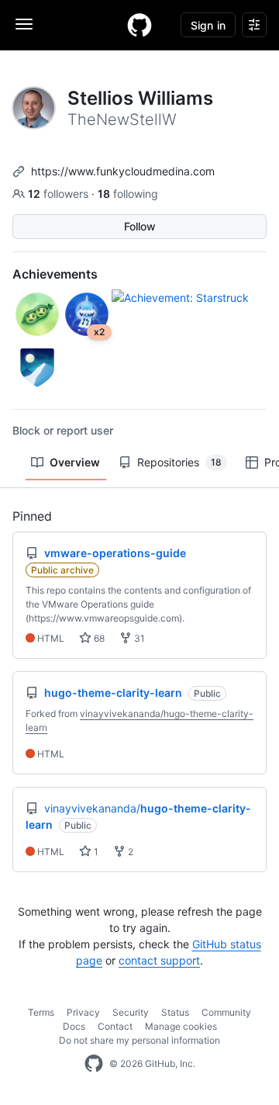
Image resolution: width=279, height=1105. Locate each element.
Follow (140, 226)
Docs (74, 1026)
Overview (75, 462)
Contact (115, 1026)
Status (175, 1012)
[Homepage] (139, 24)
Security (130, 1012)
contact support (159, 960)
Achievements (55, 274)
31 (138, 638)
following (128, 193)
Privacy (83, 1012)
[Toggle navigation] (24, 24)
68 (98, 638)
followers (59, 193)
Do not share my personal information (139, 1040)
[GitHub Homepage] (93, 1064)
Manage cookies (181, 1026)
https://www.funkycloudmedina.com (123, 171)
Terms (41, 1012)
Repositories (179, 462)
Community (226, 1012)
